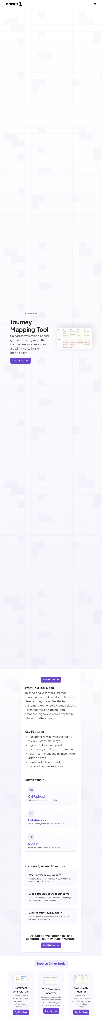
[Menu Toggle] (94, 4)
